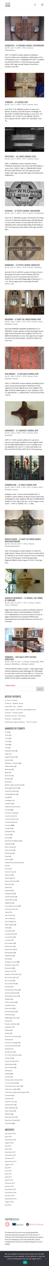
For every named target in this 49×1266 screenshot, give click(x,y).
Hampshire (9, 893)
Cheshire (8, 803)
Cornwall (8, 810)
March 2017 (9, 1180)
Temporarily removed (12, 1080)
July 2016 (8, 1205)
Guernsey (8, 884)
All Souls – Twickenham (13, 719)
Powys (7, 1021)
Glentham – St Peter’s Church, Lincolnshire (22, 210)
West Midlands (10, 1108)
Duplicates (8, 844)
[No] (46, 1258)
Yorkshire (38, 267)
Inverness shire (10, 909)
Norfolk (7, 987)
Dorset (7, 838)
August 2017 (9, 1164)
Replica (7, 1033)
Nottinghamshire (11, 996)
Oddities (8, 999)
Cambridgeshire (10, 794)
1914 (24, 48)
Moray (7, 959)
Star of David (9, 1067)
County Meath (10, 822)
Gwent (7, 887)
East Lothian (9, 847)
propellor (8, 435)
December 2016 (10, 1189)
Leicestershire (10, 934)
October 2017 (9, 1158)
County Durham (10, 819)
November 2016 (10, 1192)
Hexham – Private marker (14, 713)
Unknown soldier (28, 664)
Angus (7, 754)
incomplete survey (11, 906)
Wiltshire (8, 1114)
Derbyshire (9, 831)
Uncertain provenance (13, 1086)
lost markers (9, 943)
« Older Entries (10, 685)
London (7, 940)
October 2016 (9, 1195)
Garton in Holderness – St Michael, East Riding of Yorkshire (24, 599)
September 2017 (10, 1161)
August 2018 (9, 1143)
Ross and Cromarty (11, 1036)
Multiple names (10, 965)
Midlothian (15, 664)
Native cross (9, 971)
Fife (6, 866)
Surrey (7, 1077)
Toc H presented (11, 1083)
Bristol (7, 782)
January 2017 (9, 1186)
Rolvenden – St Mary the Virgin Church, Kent (23, 319)
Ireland (7, 912)
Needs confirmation (12, 974)
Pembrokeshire (10, 1011)
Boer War (8, 776)
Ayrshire (8, 760)
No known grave (11, 977)
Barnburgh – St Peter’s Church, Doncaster (22, 265)
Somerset (8, 1058)
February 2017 (10, 1183)
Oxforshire (8, 1008)
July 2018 (8, 1146)
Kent (36, 104)
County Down (10, 816)
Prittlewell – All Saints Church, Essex (20, 156)
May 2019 (8, 1136)
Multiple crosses (11, 324)
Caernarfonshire (10, 791)
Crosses (30, 48)
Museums (8, 968)
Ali (8, 48)
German (8, 875)
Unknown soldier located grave (16, 1092)
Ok (25, 1262)
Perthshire (8, 1015)
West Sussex (9, 1111)
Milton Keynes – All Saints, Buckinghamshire (20, 709)
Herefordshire (10, 897)
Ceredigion (8, 800)
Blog (6, 772)
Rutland (7, 1039)
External (8, 859)
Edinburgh (34, 661)
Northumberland (11, 993)
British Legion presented (13, 785)
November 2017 (10, 1155)
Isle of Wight (9, 921)
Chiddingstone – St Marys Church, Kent (21, 484)
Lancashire (8, 931)
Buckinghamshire (11, 788)
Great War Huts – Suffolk (13, 706)
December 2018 (10, 1140)
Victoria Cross (10, 1101)
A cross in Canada (11, 700)
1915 (24, 322)
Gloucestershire (10, 881)
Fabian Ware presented (13, 862)
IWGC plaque (9, 925)
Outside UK (9, 1005)
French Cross (9, 872)
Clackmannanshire (11, 807)
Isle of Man (9, 915)
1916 (24, 104)
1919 (6, 748)
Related (7, 1030)
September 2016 (10, 1199)
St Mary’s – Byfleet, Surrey (14, 703)
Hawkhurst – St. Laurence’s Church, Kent (21, 430)
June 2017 (8, 1171)
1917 (24, 159)
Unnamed (8, 1095)
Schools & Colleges (11, 1043)
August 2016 (9, 1202)
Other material (10, 1002)
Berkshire (8, 769)
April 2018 (8, 1149)
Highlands (8, 903)
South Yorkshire (10, 1061)
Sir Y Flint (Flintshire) (12, 1055)
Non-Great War (10, 984)
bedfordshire (9, 766)
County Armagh (10, 813)
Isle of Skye (9, 918)
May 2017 (8, 1174)
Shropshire (9, 1052)
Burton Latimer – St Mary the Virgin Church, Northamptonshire (23, 540)
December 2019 (10, 1133)
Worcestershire (10, 1117)
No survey (8, 980)
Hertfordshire (10, 900)
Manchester (9, 946)
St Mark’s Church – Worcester (15, 716)
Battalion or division (12, 763)
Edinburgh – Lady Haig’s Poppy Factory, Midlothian (21, 658)
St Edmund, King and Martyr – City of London (21, 722)
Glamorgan (9, 878)
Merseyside (9, 952)
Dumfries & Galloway (12, 841)
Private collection (11, 1024)
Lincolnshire (39, 213)
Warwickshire (9, 1105)
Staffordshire (10, 50)
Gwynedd (8, 890)
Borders (7, 779)
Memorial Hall (10, 949)
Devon (7, 834)
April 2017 (8, 1177)
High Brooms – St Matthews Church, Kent (22, 373)
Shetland (8, 1049)
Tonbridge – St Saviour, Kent (16, 102)
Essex (36, 159)
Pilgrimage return (11, 1018)
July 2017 (8, 1168)
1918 (24, 376)
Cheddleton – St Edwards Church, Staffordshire (24, 45)
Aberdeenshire (10, 751)
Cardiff (7, 797)
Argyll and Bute (10, 757)
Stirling (7, 1070)
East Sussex (9, 850)
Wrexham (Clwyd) (11, 1120)
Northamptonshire (12, 546)
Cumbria (8, 828)
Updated (8, 1098)
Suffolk (7, 1074)
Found (7, 869)
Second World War (11, 1046)
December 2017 (10, 1152)
